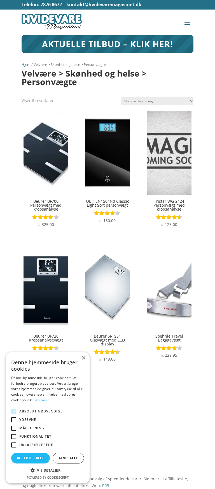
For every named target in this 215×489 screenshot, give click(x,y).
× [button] (83, 358)
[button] (47, 470)
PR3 (105, 485)
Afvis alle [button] (68, 458)
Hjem (26, 64)
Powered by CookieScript (48, 477)
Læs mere (42, 400)
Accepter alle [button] (30, 458)
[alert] (48, 417)
